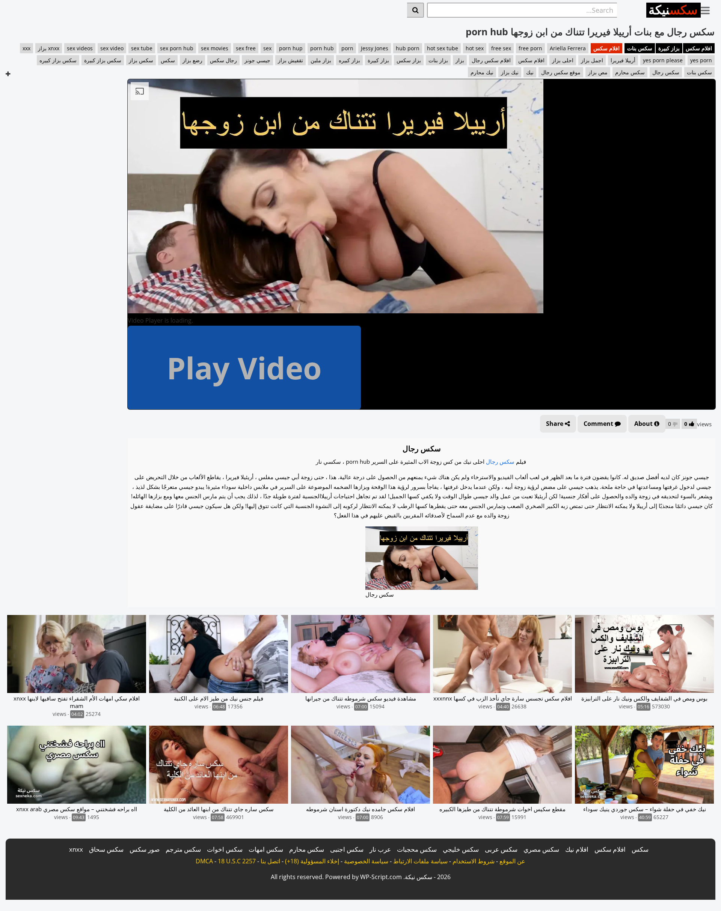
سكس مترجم (183, 849)
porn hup (291, 48)
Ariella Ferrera (568, 48)
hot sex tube (442, 48)
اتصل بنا (270, 861)
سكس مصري (541, 849)
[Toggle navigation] (708, 9)
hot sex (475, 48)
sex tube (141, 48)
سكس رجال (665, 72)
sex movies (214, 48)
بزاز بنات (438, 60)
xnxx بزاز (48, 48)
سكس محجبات (417, 849)
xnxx (76, 849)
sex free (246, 48)
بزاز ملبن (321, 60)
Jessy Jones (374, 48)
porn (347, 48)
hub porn (407, 48)
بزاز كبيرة (669, 48)
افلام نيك (576, 849)
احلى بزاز (562, 60)
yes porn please (663, 60)
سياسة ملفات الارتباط (420, 861)
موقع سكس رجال (561, 72)
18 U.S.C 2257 (237, 861)
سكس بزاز (141, 60)
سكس (168, 60)
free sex (501, 48)
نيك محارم (482, 72)
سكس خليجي (461, 849)
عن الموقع (512, 861)
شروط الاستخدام (474, 861)
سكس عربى (501, 849)
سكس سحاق (106, 849)
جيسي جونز (257, 60)
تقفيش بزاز (290, 60)
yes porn (701, 60)
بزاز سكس (409, 60)
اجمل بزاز (592, 60)
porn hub (322, 48)
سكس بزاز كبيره (58, 60)
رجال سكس (223, 60)
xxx (26, 48)
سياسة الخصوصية (366, 861)
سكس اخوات (225, 849)
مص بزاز (598, 72)
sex (267, 48)
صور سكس (145, 849)
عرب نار (380, 849)
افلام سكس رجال (491, 60)
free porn (530, 48)
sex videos (80, 48)
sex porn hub (176, 48)
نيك (530, 72)
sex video (112, 48)
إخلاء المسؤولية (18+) (312, 861)
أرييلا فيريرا (623, 60)
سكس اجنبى (347, 849)
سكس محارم (630, 72)
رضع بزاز (192, 60)
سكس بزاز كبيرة (102, 60)
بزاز (460, 60)
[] (415, 10)
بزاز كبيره (349, 60)
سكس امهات (266, 849)
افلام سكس (699, 48)
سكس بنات (639, 48)
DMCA (204, 861)
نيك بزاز (510, 72)
